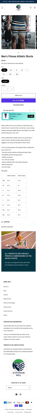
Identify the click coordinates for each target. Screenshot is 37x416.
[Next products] (34, 110)
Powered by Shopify (20, 409)
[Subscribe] (29, 387)
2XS (4, 70)
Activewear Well (12, 409)
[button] (2, 8)
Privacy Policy (7, 307)
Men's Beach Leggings (16, 114)
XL (4, 74)
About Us (6, 286)
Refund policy (29, 409)
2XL (10, 74)
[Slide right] (22, 53)
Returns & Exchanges (9, 303)
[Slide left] (15, 53)
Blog (5, 290)
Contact (6, 295)
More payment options (18, 104)
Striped (5, 81)
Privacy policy (10, 412)
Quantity (3, 85)
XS (11, 70)
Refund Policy (7, 299)
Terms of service (19, 412)
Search (5, 315)
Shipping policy (27, 412)
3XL (17, 74)
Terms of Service (8, 311)
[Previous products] (30, 110)
